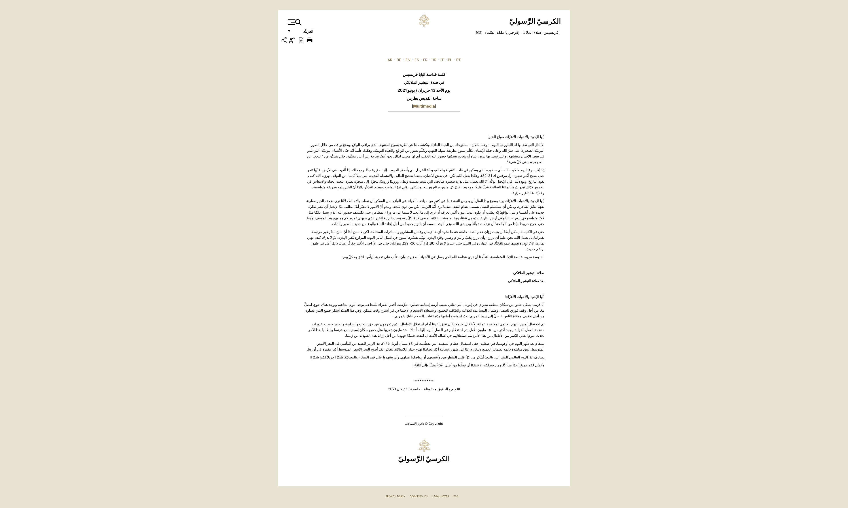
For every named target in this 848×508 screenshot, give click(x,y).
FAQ (455, 496)
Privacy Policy (395, 496)
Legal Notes (440, 496)
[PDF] (301, 40)
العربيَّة (303, 32)
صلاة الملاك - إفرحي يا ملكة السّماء (512, 32)
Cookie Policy (419, 496)
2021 (479, 32)
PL (450, 60)
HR (434, 60)
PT (458, 60)
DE (398, 60)
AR (390, 60)
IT (442, 60)
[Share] (285, 41)
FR (425, 60)
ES (417, 60)
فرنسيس (550, 32)
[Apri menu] (291, 22)
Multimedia (424, 106)
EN (407, 60)
